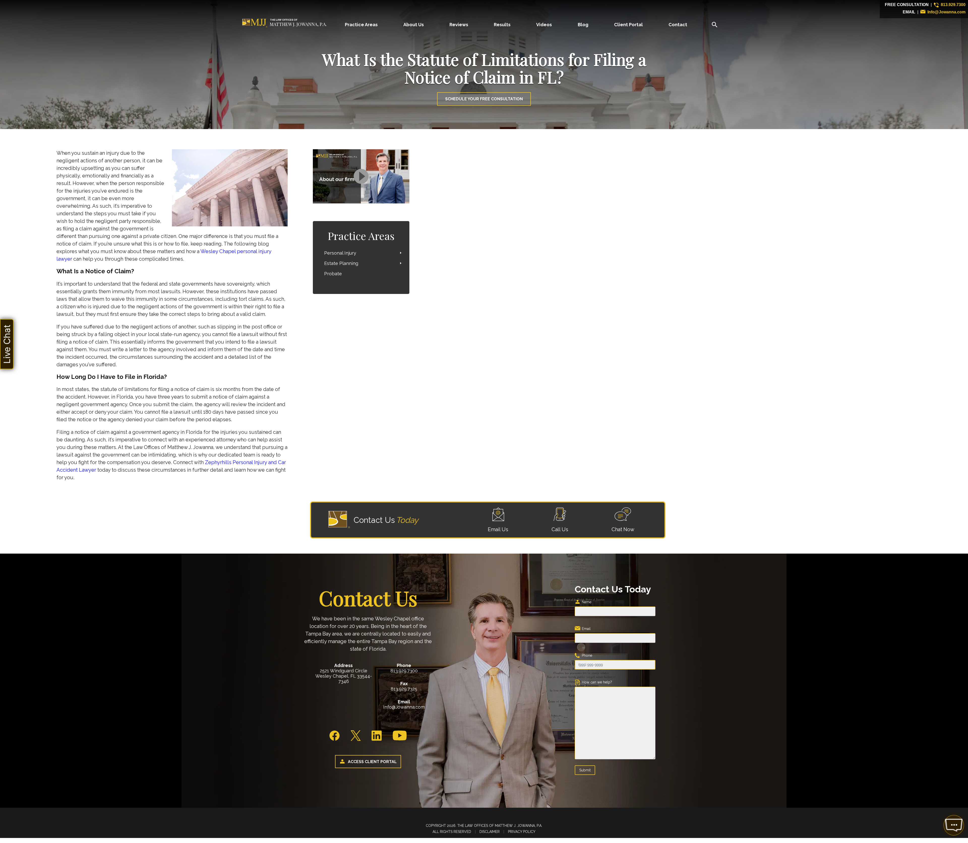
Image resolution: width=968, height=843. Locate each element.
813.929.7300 (953, 5)
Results (502, 24)
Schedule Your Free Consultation (484, 99)
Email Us (498, 529)
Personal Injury (340, 253)
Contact (678, 24)
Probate (333, 273)
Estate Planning (341, 263)
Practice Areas (361, 24)
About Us (413, 24)
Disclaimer (489, 832)
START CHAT (930, 791)
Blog (583, 24)
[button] (7, 344)
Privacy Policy (521, 832)
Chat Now (623, 529)
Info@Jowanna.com (946, 12)
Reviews (458, 24)
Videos (544, 24)
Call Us (560, 529)
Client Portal (628, 24)
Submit (585, 770)
